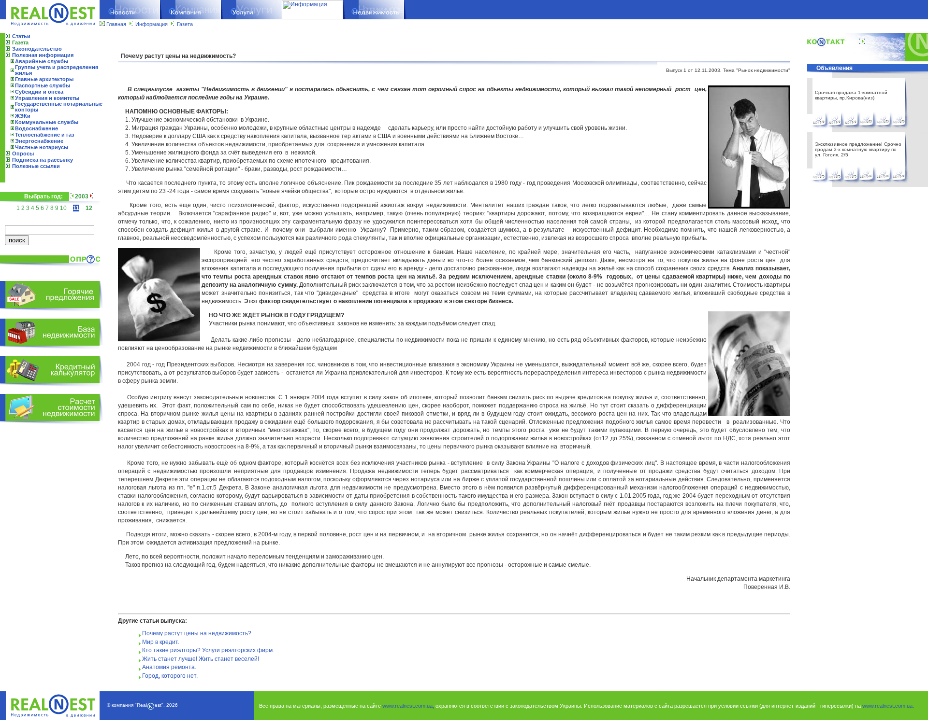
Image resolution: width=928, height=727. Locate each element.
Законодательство (37, 49)
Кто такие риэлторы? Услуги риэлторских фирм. (208, 650)
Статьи (21, 36)
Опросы (23, 153)
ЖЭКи (22, 116)
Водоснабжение (36, 128)
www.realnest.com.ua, (408, 706)
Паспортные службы (42, 85)
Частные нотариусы (41, 147)
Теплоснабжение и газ (44, 135)
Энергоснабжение (39, 141)
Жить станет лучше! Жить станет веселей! (200, 659)
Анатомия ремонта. (169, 667)
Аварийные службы (41, 61)
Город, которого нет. (170, 675)
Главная (116, 24)
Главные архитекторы (44, 79)
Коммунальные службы (46, 122)
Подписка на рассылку (42, 160)
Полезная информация (42, 55)
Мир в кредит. (160, 642)
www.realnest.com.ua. (888, 706)
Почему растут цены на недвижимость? (196, 633)
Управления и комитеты (47, 98)
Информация (151, 24)
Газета (185, 24)
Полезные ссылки (36, 166)
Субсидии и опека (39, 92)
